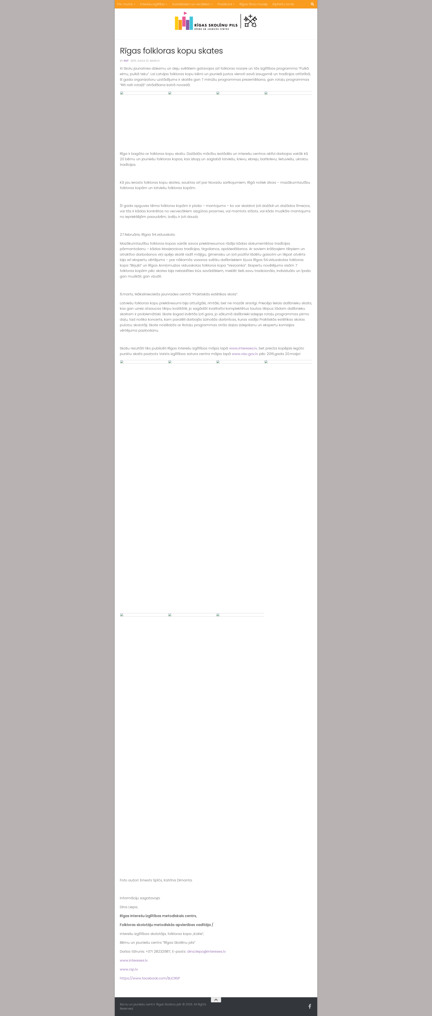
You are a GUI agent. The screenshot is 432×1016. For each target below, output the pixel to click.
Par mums (125, 4)
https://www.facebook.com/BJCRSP (150, 978)
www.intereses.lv (243, 348)
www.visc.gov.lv (245, 353)
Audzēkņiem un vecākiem (191, 4)
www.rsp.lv (129, 969)
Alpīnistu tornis (283, 4)
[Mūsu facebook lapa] (309, 1006)
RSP (126, 61)
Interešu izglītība (152, 4)
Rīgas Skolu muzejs (253, 4)
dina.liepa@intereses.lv (206, 951)
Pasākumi (225, 4)
